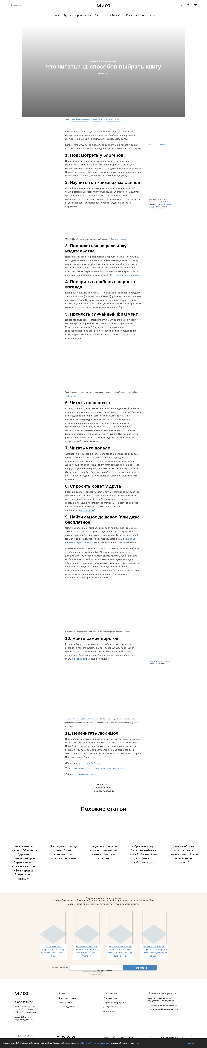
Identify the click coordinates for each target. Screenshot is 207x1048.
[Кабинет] (181, 5)
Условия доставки (67, 1007)
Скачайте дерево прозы (157, 661)
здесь (123, 239)
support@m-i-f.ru (23, 1017)
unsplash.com (93, 763)
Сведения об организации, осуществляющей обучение (161, 999)
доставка (17, 6)
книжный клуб (87, 510)
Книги (56, 15)
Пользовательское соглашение (162, 1005)
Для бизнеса (114, 15)
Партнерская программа (115, 1002)
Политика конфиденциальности (163, 1009)
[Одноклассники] (68, 1037)
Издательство (135, 15)
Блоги (151, 15)
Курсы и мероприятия (77, 15)
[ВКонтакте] (63, 1037)
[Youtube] (58, 1037)
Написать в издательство (171, 1037)
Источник (71, 396)
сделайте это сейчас (127, 275)
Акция (99, 15)
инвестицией (79, 659)
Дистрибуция (110, 1007)
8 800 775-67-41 (24, 1002)
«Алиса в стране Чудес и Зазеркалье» (81, 719)
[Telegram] (73, 1037)
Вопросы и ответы (67, 998)
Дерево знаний (66, 1002)
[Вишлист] (188, 5)
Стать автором (110, 998)
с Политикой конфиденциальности (95, 1043)
